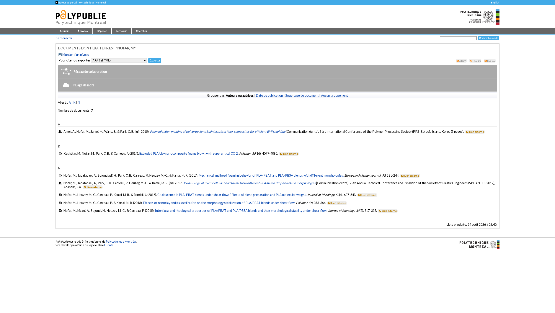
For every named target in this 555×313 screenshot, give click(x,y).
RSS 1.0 (477, 60)
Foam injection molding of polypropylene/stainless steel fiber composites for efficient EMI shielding (217, 131)
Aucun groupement (334, 95)
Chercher (141, 31)
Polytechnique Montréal (121, 241)
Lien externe (476, 131)
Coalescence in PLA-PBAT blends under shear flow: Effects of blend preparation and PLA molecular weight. (232, 195)
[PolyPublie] (81, 26)
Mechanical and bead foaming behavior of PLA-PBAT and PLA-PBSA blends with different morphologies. (271, 175)
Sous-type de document (302, 95)
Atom (462, 60)
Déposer (102, 31)
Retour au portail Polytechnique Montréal (81, 2)
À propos (83, 31)
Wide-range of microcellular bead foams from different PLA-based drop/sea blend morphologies (249, 183)
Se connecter (64, 38)
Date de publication (269, 95)
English (495, 2)
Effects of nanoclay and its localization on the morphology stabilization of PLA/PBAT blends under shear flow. (219, 203)
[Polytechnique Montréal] (478, 244)
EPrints (108, 245)
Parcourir (121, 31)
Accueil (64, 31)
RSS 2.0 (491, 60)
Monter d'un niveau (75, 54)
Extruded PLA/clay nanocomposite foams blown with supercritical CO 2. (188, 153)
